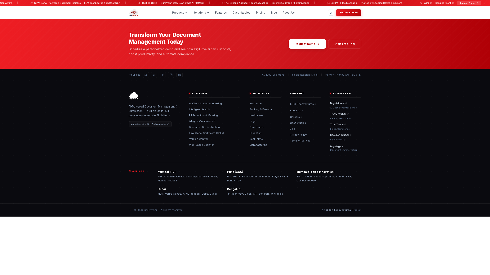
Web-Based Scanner (201, 144)
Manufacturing (258, 144)
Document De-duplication (204, 127)
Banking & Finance (261, 109)
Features (221, 12)
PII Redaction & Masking (203, 115)
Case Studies (241, 12)
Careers (295, 116)
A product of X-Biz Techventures (148, 124)
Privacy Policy (298, 134)
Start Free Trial (345, 43)
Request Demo (467, 3)
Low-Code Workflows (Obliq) (206, 132)
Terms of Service (300, 140)
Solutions (199, 12)
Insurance (256, 103)
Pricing (260, 12)
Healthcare (256, 115)
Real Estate (256, 138)
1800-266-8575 (275, 74)
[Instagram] (171, 75)
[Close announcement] (484, 3)
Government (257, 127)
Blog (274, 12)
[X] (154, 75)
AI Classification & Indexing (205, 103)
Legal (253, 121)
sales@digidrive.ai (307, 74)
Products (178, 12)
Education (255, 132)
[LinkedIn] (146, 75)
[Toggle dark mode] (331, 13)
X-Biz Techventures (302, 103)
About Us (289, 12)
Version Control (198, 138)
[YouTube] (179, 75)
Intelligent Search (199, 109)
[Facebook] (163, 75)
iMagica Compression (202, 121)
